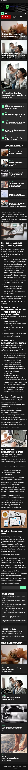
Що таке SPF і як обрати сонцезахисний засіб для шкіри (15, 130)
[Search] (26, 13)
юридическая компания (8, 635)
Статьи (6, 104)
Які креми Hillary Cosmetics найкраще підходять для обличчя (14, 107)
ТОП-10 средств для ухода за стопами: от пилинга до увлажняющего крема (15, 123)
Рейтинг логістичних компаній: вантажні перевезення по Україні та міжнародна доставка (17, 204)
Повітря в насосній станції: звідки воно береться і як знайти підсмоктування (15, 115)
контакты (14, 768)
